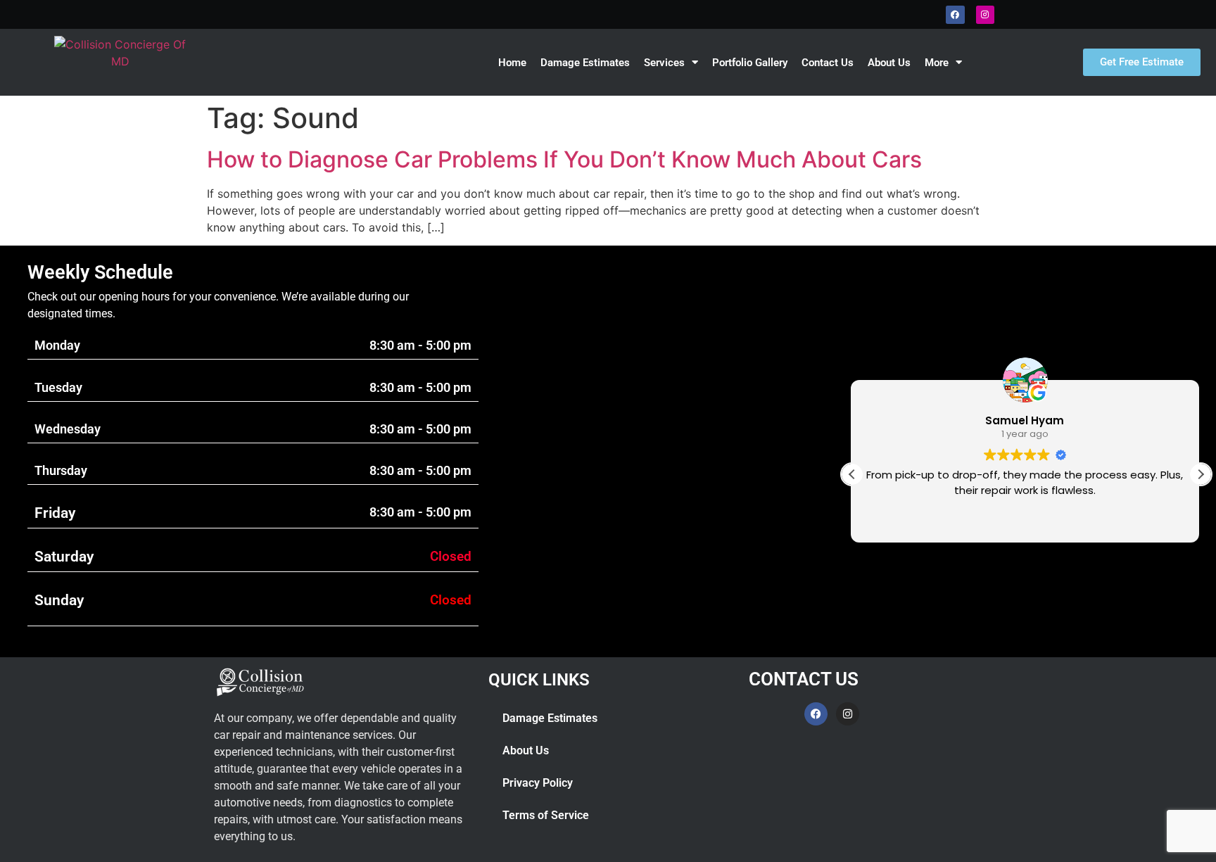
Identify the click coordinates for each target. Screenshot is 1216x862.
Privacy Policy (537, 783)
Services (664, 62)
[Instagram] (985, 15)
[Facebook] (955, 15)
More (937, 62)
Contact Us (828, 62)
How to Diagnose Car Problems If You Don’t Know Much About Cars (564, 159)
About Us (889, 62)
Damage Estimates (585, 62)
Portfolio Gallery (749, 62)
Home (512, 62)
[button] (1200, 474)
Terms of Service (545, 815)
